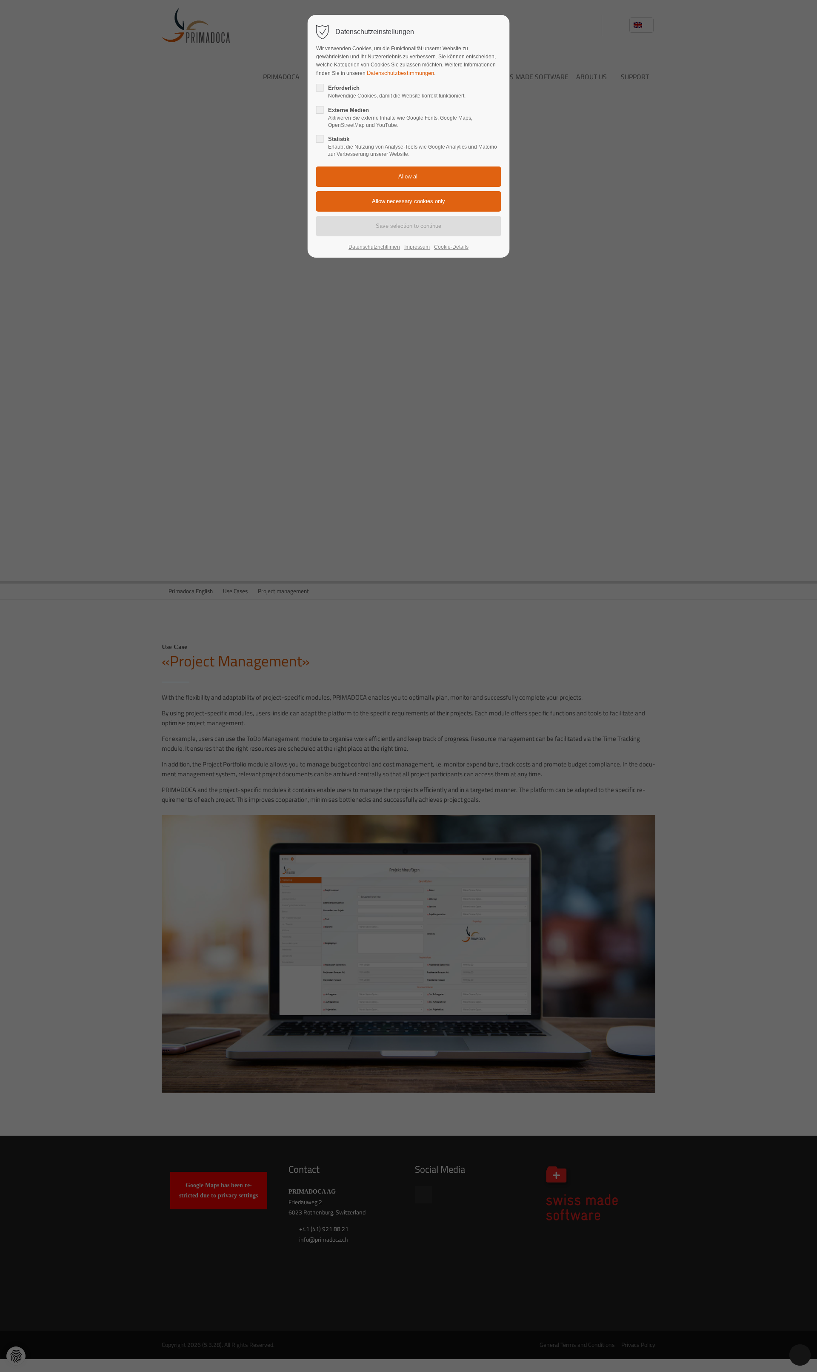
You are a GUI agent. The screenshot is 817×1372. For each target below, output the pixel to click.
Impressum (417, 247)
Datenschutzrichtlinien (374, 247)
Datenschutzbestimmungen (400, 73)
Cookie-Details (451, 247)
